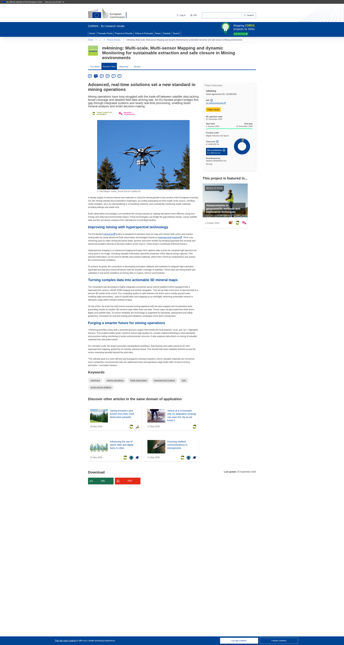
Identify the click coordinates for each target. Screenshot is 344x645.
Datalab (167, 33)
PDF (130, 481)
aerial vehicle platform (100, 387)
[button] (193, 15)
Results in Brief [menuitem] (109, 66)
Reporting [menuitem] (123, 66)
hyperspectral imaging (169, 237)
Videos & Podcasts (144, 33)
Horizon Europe (113, 40)
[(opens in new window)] (109, 13)
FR (108, 76)
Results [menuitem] (137, 66)
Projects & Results (123, 33)
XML (103, 481)
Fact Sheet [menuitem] (94, 66)
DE (90, 76)
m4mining (108, 234)
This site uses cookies (65, 640)
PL (120, 76)
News (158, 33)
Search (176, 33)
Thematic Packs (105, 33)
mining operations (115, 380)
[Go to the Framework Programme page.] (93, 51)
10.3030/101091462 (214, 103)
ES (102, 76)
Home (92, 33)
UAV (184, 380)
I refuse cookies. (279, 640)
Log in (183, 15)
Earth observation (138, 380)
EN (96, 76)
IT (113, 76)
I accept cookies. (239, 640)
